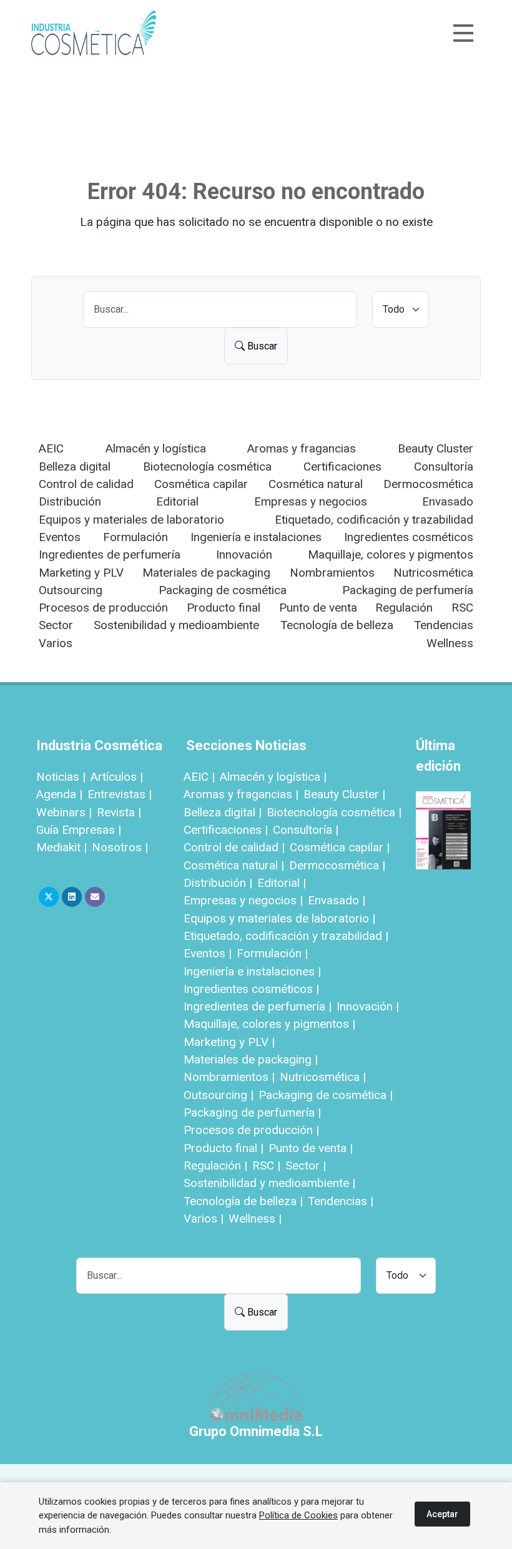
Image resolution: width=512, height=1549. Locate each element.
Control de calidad (86, 484)
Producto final (223, 607)
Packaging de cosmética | (325, 1095)
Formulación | (272, 953)
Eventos (60, 537)
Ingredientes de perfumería (109, 554)
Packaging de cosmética (223, 590)
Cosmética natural (315, 484)
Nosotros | (120, 847)
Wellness (449, 643)
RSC (462, 607)
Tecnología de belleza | (243, 1201)
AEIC (51, 448)
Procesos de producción (103, 607)
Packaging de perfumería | (252, 1112)
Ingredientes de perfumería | (258, 1006)
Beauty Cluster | (344, 794)
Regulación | (215, 1165)
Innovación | (368, 1006)
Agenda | (59, 794)
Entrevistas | (119, 794)
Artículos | (117, 777)
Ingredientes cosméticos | (251, 989)
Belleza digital (75, 466)
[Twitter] (49, 897)
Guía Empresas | (78, 830)
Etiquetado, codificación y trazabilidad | (286, 936)
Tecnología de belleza (336, 625)
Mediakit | (61, 847)
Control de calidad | (234, 847)
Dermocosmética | (337, 865)
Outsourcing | (219, 1095)
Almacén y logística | (273, 777)
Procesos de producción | (251, 1130)
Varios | (204, 1218)
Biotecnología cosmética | (334, 812)
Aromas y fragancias (301, 448)
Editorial (177, 501)
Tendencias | (340, 1201)
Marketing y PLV (81, 572)
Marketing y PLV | (229, 1042)
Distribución (70, 501)
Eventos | (208, 953)
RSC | (266, 1165)
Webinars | (64, 812)
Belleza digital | (223, 812)
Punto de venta (318, 607)
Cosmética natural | (234, 865)
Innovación (244, 554)
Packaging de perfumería (407, 590)
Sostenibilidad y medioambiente (176, 625)
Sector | (305, 1165)
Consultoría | (305, 830)
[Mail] (95, 897)
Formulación (135, 537)
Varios (55, 643)
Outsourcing (70, 590)
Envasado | (336, 900)
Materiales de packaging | (251, 1059)
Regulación (404, 607)
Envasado (447, 501)
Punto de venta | (310, 1148)
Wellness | (255, 1218)
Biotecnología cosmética (207, 466)
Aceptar (442, 1514)
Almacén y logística (156, 448)
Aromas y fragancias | (241, 794)
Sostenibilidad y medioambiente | (269, 1183)
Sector (56, 625)
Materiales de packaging (206, 572)
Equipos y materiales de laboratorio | (279, 918)
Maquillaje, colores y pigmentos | (269, 1024)
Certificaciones (342, 466)
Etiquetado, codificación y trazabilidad (374, 519)
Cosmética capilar (201, 484)
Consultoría (443, 466)
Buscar (261, 346)
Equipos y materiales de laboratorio (131, 519)
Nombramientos (332, 572)
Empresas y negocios (310, 501)
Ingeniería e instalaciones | (252, 971)
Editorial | (281, 883)
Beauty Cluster (435, 448)
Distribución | (218, 883)
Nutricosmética (433, 572)
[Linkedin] (72, 897)
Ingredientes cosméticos (408, 537)
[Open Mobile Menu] (463, 33)
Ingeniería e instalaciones (256, 537)
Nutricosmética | (323, 1077)
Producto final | (223, 1148)
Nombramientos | (229, 1077)
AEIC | (199, 777)
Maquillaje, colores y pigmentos (390, 554)
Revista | (119, 812)
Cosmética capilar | (340, 847)
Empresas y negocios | (243, 900)
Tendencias (443, 625)
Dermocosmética (428, 484)
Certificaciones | (226, 830)
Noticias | (61, 777)
